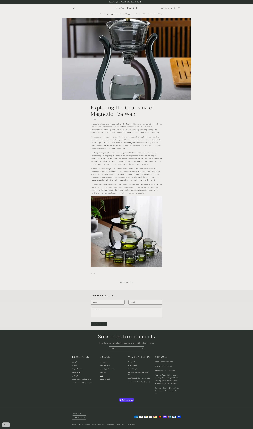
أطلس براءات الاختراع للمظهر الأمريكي (138, 378)
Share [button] (94, 273)
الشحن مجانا (131, 362)
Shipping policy (131, 424)
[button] (74, 8)
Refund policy (101, 424)
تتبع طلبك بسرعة (132, 369)
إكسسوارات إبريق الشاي (107, 369)
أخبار (101, 376)
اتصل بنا (74, 365)
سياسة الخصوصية (77, 369)
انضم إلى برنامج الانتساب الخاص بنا (82, 382)
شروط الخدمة (76, 372)
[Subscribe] (142, 348)
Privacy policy (111, 424)
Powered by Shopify (90, 424)
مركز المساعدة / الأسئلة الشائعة (81, 379)
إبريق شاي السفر (105, 365)
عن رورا (74, 362)
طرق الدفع (75, 376)
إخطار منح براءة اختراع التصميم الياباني (138, 381)
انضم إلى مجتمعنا (105, 379)
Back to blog (128, 282)
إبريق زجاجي (103, 362)
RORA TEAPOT (81, 424)
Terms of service (121, 424)
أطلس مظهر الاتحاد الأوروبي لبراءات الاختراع (138, 373)
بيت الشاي (103, 372)
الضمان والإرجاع (132, 365)
